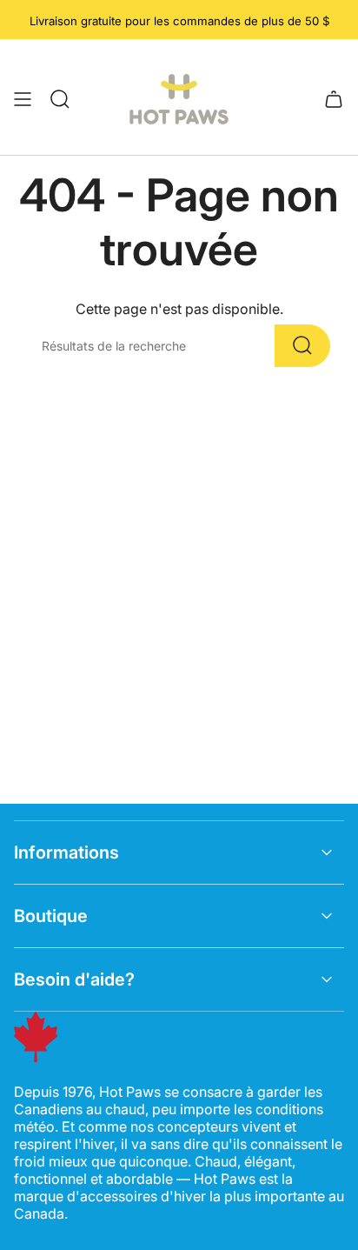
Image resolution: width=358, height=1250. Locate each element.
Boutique (51, 916)
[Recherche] (302, 345)
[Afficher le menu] (22, 99)
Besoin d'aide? (74, 979)
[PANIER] (333, 99)
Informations (66, 852)
